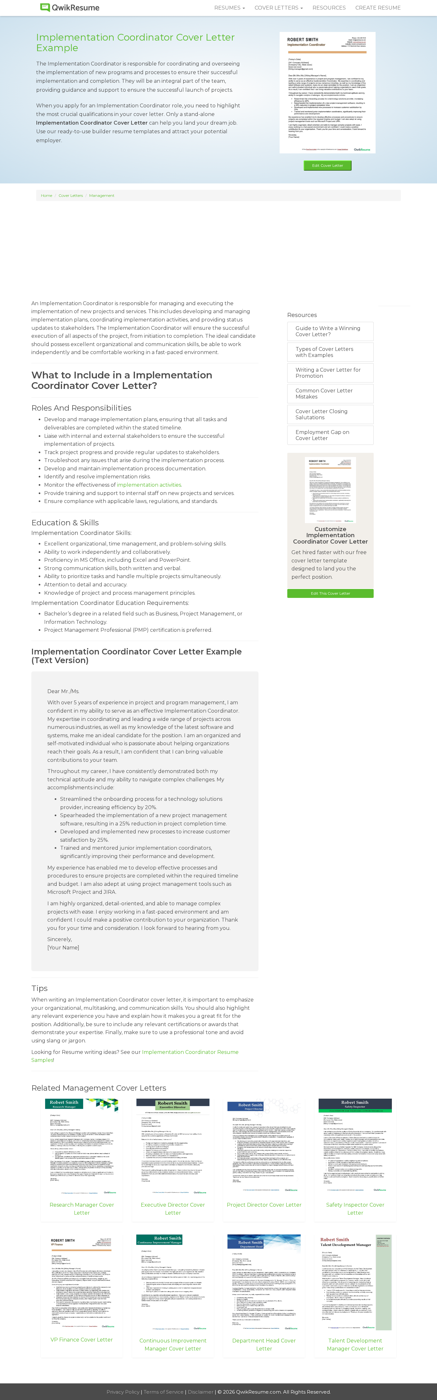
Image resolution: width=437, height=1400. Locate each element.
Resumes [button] (228, 8)
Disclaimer (201, 1392)
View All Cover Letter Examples (219, 1371)
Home (46, 195)
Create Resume (378, 8)
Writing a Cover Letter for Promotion (328, 373)
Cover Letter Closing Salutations (322, 414)
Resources (329, 8)
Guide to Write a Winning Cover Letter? (328, 331)
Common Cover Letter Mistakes (324, 394)
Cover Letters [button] (277, 8)
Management (102, 195)
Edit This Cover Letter (330, 593)
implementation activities (149, 485)
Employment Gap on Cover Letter (322, 435)
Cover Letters (71, 195)
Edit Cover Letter (327, 165)
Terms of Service (164, 1392)
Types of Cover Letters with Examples (324, 352)
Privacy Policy (124, 1392)
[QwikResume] (69, 8)
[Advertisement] (218, 247)
